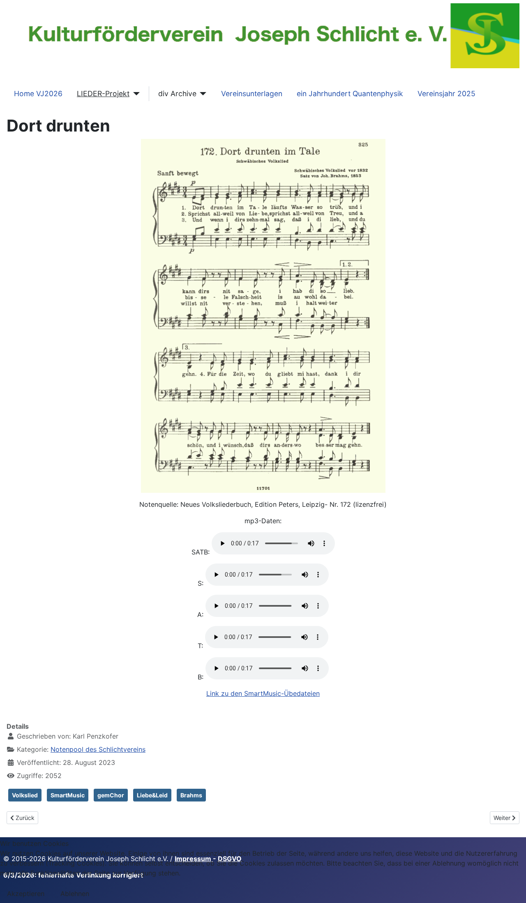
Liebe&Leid (152, 795)
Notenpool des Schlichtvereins (98, 749)
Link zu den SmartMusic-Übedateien (263, 693)
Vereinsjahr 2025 (446, 93)
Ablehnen (74, 893)
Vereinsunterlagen (251, 93)
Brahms (191, 795)
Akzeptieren (25, 893)
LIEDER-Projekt (103, 93)
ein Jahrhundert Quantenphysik (350, 93)
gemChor (110, 795)
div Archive (177, 93)
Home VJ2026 (38, 93)
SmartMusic (68, 795)
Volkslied (25, 795)
